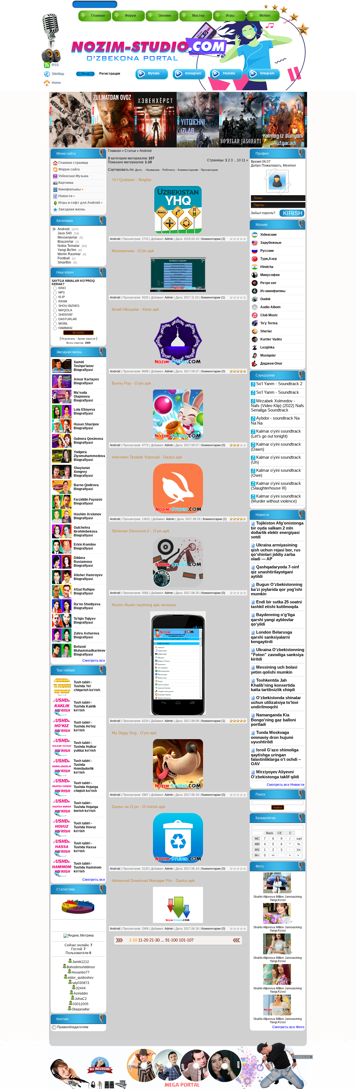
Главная (98, 15)
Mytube (154, 73)
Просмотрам (209, 169)
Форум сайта (69, 169)
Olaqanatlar (81, 1009)
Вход (85, 73)
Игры (230, 15)
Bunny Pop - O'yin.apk (131, 383)
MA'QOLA (65, 310)
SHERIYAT (65, 314)
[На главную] (96, 44)
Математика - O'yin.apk (133, 251)
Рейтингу (168, 169)
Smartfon (64, 262)
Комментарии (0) (213, 371)
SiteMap (58, 74)
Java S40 (65, 233)
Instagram (193, 73)
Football (64, 258)
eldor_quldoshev (80, 978)
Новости (65, 196)
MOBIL (63, 323)
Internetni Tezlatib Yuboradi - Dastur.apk (147, 457)
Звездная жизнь (71, 209)
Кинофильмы (69, 189)
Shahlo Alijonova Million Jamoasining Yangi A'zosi (277, 898)
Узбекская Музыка (73, 176)
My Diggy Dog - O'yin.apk (134, 733)
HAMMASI (65, 328)
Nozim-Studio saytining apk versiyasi (144, 605)
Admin (169, 238)
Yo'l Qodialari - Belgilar (132, 179)
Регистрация (109, 74)
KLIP (61, 296)
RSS (55, 65)
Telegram (267, 73)
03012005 (80, 1004)
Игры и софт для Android (79, 203)
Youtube (228, 73)
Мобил (264, 15)
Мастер (198, 15)
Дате (138, 169)
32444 (81, 988)
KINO (62, 288)
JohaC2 (81, 999)
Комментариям (188, 169)
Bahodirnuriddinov (81, 967)
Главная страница (73, 163)
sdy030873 (80, 983)
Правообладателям (72, 1027)
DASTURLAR (67, 319)
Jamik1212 (80, 962)
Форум (130, 15)
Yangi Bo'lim (67, 250)
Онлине (165, 15)
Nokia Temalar (69, 246)
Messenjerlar (67, 237)
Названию (153, 169)
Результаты (68, 338)
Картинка (65, 183)
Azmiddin (81, 993)
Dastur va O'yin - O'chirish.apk (138, 806)
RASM (62, 301)
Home (56, 83)
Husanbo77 (81, 972)
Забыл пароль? (263, 213)
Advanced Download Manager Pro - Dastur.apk (153, 880)
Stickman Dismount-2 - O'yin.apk (140, 531)
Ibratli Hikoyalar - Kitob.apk (135, 309)
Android (64, 229)
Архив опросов (86, 338)
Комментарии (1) (213, 297)
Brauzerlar (65, 242)
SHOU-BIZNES (68, 305)
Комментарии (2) (213, 238)
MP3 (61, 292)
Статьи (130, 151)
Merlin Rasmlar (69, 254)
